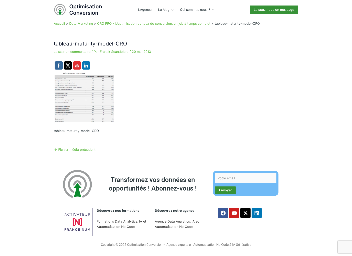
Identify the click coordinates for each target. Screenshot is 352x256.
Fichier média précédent (75, 149)
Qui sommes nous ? (195, 10)
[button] (171, 9)
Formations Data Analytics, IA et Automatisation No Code (121, 224)
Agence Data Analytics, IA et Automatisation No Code (177, 224)
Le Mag (163, 10)
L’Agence (145, 10)
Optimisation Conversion (85, 9)
